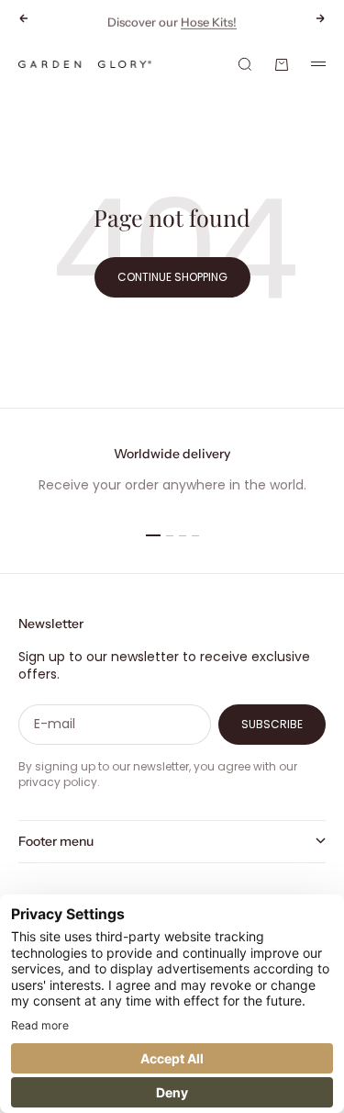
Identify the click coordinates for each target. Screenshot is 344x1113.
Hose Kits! (209, 20)
